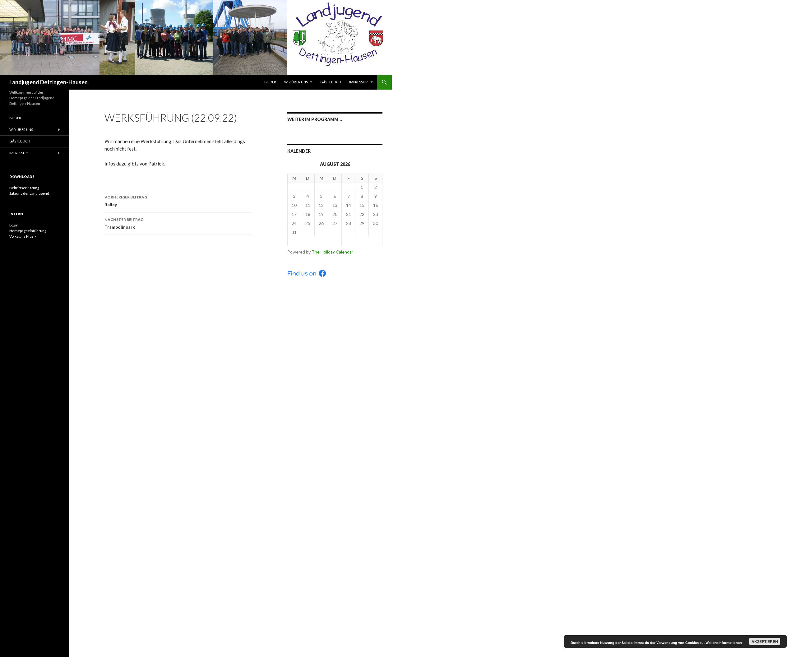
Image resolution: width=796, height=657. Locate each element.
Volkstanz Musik (22, 236)
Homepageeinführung (27, 230)
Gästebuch (330, 82)
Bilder (270, 82)
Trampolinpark (123, 223)
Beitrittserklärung (24, 187)
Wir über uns (296, 82)
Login (13, 225)
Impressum (358, 82)
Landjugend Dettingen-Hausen (48, 82)
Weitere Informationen (724, 642)
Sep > (362, 241)
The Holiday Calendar (332, 251)
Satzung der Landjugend (29, 193)
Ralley (125, 201)
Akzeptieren (765, 641)
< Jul (307, 241)
